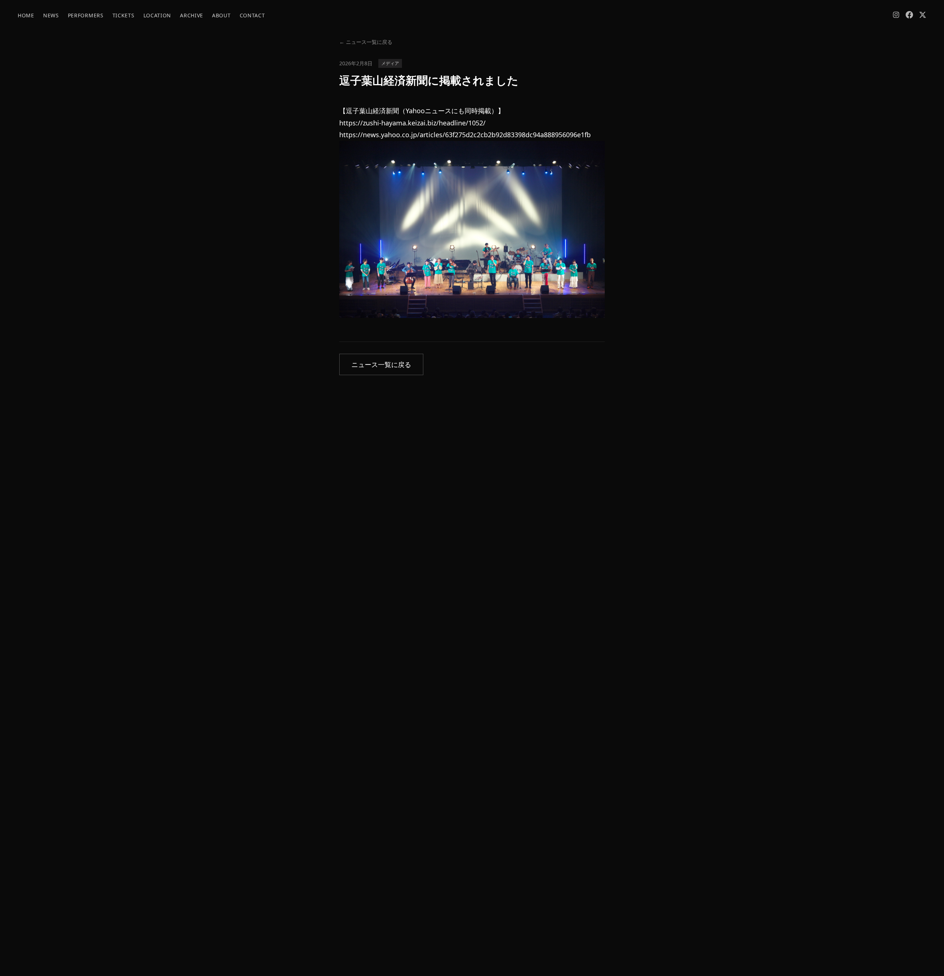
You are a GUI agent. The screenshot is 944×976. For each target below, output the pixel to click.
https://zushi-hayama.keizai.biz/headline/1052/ (412, 122)
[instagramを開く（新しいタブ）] (896, 14)
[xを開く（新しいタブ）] (922, 14)
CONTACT (252, 15)
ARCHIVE (191, 15)
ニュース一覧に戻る (381, 364)
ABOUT (221, 15)
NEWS (51, 15)
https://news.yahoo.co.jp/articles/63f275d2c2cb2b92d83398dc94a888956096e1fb (465, 134)
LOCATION (157, 15)
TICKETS (123, 15)
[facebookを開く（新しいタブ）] (909, 14)
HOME (26, 15)
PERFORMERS (86, 15)
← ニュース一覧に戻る (365, 41)
